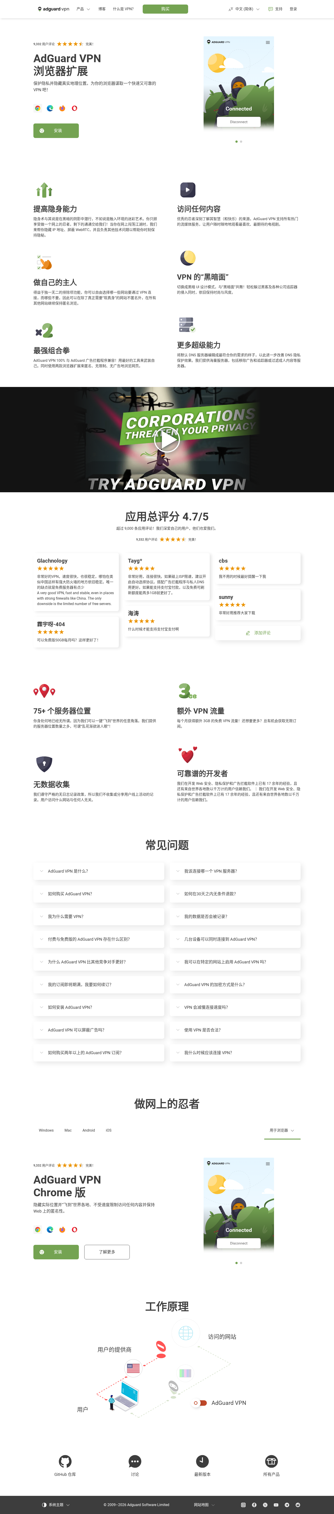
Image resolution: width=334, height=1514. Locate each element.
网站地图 (201, 1505)
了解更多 (107, 1252)
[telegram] (287, 1505)
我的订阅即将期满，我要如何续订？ (80, 984)
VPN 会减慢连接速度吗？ (207, 1007)
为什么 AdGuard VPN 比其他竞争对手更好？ (88, 962)
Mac (68, 1130)
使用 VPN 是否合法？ (203, 1030)
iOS (109, 1130)
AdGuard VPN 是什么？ (69, 871)
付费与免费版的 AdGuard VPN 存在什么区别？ (90, 939)
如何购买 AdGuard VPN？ (71, 893)
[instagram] (243, 1505)
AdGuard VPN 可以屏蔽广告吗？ (77, 1030)
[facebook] (254, 1505)
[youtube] (276, 1505)
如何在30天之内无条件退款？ (211, 893)
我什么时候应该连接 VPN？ (209, 1052)
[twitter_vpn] (265, 1505)
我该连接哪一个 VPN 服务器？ (211, 871)
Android (88, 1130)
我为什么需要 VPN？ (66, 916)
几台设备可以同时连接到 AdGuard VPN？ (221, 939)
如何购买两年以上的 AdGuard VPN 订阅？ (86, 1052)
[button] (167, 1369)
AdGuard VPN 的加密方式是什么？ (215, 984)
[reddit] (298, 1505)
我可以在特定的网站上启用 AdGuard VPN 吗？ (226, 962)
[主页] (53, 9)
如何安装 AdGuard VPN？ (71, 1007)
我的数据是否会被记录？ (206, 916)
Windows (46, 1130)
